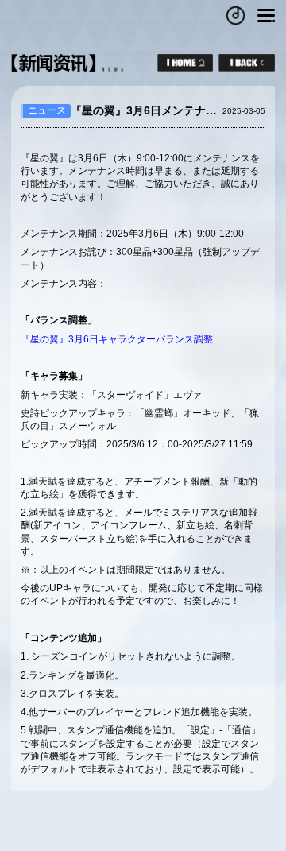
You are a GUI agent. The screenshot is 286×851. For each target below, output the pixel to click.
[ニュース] (246, 63)
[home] (185, 63)
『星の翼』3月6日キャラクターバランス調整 (117, 339)
